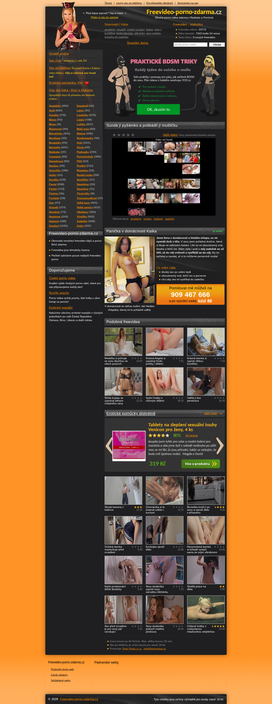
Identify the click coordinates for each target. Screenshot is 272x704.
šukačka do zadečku (116, 36)
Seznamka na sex (187, 2)
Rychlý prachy (59, 293)
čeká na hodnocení (124, 136)
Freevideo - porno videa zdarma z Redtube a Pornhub (67, 27)
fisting (149, 29)
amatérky (110, 29)
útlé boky (139, 33)
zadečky (169, 218)
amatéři (121, 29)
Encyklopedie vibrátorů (159, 2)
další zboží (210, 413)
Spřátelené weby (60, 680)
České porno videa (62, 278)
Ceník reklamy (59, 674)
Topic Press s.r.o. (132, 648)
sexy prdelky (153, 33)
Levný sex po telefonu (129, 2)
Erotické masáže (61, 307)
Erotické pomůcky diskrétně (130, 413)
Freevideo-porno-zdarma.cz (79, 699)
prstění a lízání (136, 29)
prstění (147, 218)
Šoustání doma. (138, 43)
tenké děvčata (124, 33)
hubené (158, 218)
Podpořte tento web (62, 669)
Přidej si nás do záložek (104, 17)
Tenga (108, 2)
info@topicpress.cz (155, 648)
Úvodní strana (58, 53)
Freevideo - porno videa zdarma (184, 12)
